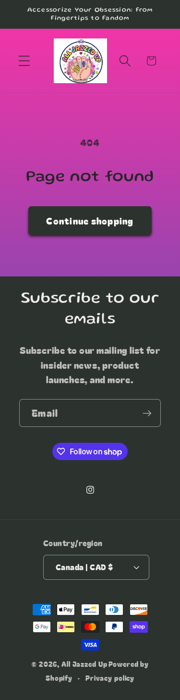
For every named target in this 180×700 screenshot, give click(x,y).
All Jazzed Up (84, 664)
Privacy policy (109, 678)
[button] (24, 61)
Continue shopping (89, 220)
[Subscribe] (147, 413)
